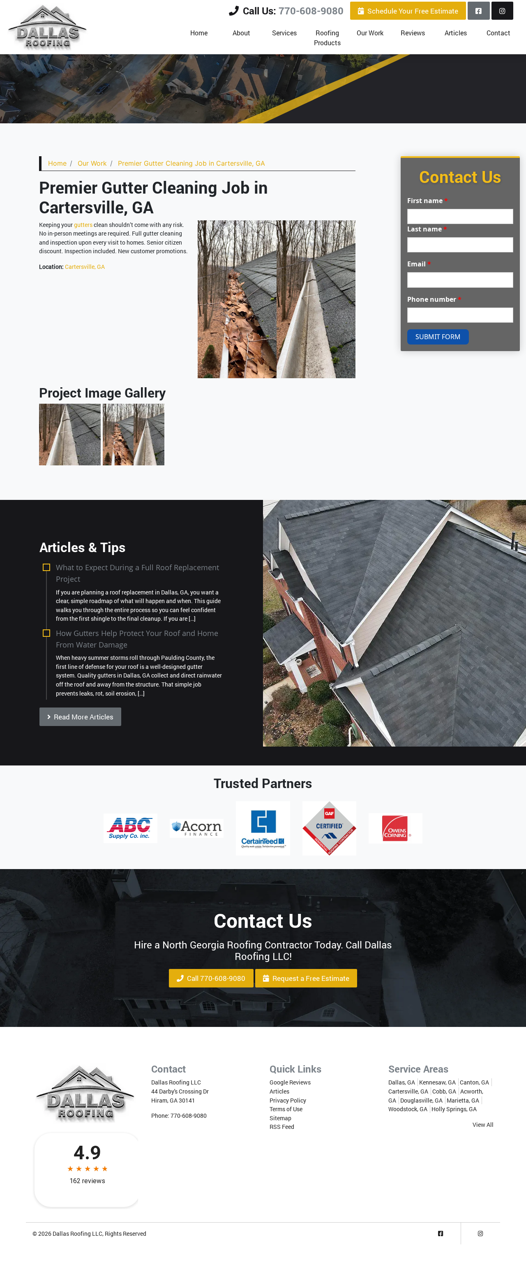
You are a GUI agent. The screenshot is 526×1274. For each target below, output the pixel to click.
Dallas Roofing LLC (77, 1233)
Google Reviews (290, 1082)
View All (483, 1124)
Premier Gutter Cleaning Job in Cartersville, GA (191, 163)
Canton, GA (474, 1082)
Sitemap (280, 1118)
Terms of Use (286, 1109)
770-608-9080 (311, 10)
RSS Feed (282, 1127)
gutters (83, 225)
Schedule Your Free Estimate (412, 11)
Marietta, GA (463, 1100)
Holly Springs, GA (454, 1109)
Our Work (92, 163)
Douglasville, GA (421, 1100)
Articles (279, 1091)
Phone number (434, 299)
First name (427, 200)
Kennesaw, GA (437, 1082)
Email (419, 263)
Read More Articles (82, 716)
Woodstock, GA (407, 1109)
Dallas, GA (401, 1082)
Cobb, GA (444, 1091)
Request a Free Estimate (310, 978)
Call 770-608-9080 (215, 978)
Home (57, 163)
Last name (427, 229)
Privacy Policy (288, 1100)
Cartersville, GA (85, 267)
